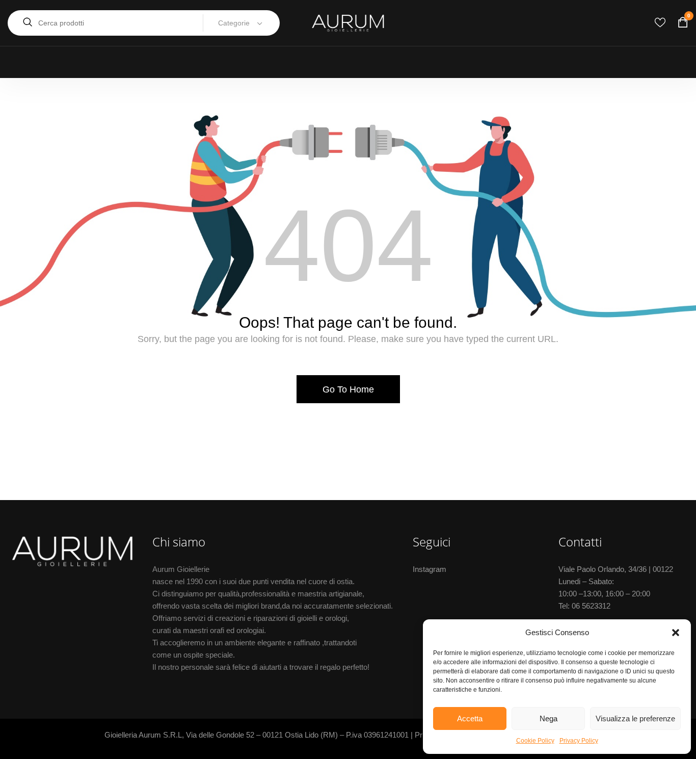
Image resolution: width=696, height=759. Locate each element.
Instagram (429, 569)
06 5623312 (591, 605)
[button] (676, 632)
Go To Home (348, 389)
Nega (548, 718)
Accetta (470, 718)
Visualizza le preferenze (635, 718)
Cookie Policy (535, 740)
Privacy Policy (578, 740)
